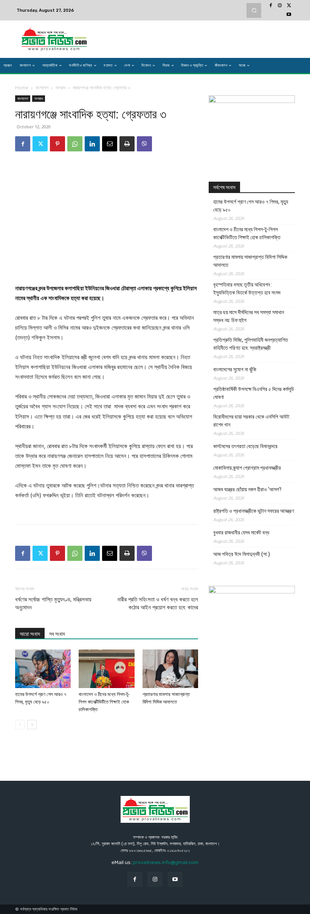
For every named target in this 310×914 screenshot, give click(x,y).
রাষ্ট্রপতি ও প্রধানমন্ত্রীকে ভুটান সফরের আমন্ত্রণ (253, 511)
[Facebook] (270, 5)
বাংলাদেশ (42, 87)
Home (21, 87)
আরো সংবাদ (30, 634)
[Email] (109, 143)
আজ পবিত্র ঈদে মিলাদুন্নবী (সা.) (241, 554)
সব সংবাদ (57, 634)
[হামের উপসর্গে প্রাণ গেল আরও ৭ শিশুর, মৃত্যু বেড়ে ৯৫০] (43, 668)
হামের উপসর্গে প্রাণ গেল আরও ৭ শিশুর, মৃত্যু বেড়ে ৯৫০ (250, 206)
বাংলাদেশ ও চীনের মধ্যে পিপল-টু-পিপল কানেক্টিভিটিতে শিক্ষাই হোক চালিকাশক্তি (104, 701)
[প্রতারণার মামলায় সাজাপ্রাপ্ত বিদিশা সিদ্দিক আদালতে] (170, 668)
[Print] (127, 143)
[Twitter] (288, 5)
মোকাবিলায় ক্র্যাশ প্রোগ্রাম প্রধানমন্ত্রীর (247, 468)
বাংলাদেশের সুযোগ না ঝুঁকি (234, 369)
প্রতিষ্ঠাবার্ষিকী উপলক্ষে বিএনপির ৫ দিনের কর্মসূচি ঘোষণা (253, 393)
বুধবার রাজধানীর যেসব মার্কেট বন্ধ (241, 532)
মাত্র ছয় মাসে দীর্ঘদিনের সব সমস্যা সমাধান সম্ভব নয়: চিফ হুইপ (248, 316)
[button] (253, 10)
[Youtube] (288, 14)
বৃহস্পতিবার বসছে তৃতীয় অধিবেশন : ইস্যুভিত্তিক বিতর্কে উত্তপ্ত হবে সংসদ (247, 289)
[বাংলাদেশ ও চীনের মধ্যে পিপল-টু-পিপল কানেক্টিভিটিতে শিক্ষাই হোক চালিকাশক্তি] (106, 668)
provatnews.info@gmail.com (165, 862)
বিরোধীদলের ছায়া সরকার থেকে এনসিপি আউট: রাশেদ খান (251, 421)
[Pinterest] (57, 143)
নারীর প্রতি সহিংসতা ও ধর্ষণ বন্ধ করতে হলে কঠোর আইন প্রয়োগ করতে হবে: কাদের (157, 603)
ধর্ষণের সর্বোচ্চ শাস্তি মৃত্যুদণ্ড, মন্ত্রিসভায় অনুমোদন (53, 603)
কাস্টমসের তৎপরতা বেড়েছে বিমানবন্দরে (245, 446)
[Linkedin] (92, 143)
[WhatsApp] (74, 143)
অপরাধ (60, 87)
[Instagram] (279, 5)
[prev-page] (20, 724)
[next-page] (32, 724)
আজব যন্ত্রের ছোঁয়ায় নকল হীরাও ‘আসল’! (247, 489)
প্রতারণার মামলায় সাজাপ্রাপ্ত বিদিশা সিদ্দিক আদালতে (250, 261)
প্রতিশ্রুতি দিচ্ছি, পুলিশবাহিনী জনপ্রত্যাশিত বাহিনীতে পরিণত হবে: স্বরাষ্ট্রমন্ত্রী (250, 344)
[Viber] (144, 143)
